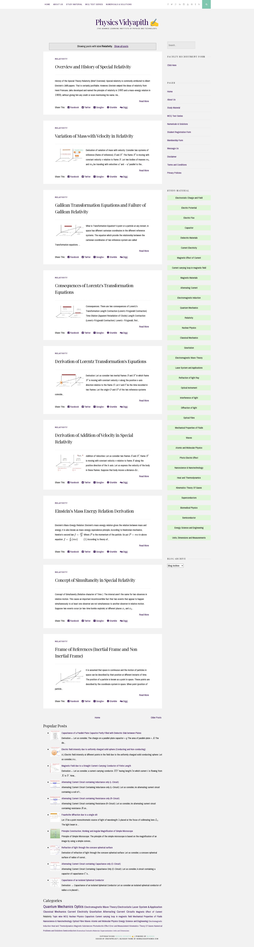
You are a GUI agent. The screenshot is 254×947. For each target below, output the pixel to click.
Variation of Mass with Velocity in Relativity (94, 136)
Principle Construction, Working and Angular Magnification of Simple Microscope (97, 831)
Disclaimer (171, 156)
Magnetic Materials (189, 277)
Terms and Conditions (177, 164)
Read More (144, 101)
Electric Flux (189, 217)
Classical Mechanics (54, 911)
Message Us (173, 148)
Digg (125, 107)
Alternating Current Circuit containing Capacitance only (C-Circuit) (91, 863)
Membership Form (175, 140)
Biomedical (81, 931)
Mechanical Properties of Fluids (147, 916)
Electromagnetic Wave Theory (100, 907)
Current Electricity (78, 911)
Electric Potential (189, 207)
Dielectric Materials (93, 931)
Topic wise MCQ (60, 916)
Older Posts (156, 717)
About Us (58, 4)
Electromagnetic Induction (189, 297)
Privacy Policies (174, 172)
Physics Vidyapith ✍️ (127, 22)
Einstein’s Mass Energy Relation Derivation (94, 511)
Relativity (61, 59)
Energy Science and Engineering (133, 921)
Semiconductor (189, 517)
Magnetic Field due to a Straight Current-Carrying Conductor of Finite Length (96, 765)
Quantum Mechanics (58, 906)
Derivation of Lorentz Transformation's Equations (100, 361)
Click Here (171, 65)
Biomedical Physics (189, 507)
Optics (78, 906)
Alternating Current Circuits (119, 911)
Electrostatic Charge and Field (189, 197)
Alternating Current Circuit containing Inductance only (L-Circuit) (90, 782)
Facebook (74, 107)
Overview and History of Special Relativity (93, 67)
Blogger (150, 936)
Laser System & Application (147, 907)
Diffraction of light (189, 407)
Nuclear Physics (76, 916)
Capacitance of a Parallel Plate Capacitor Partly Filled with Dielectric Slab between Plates (101, 733)
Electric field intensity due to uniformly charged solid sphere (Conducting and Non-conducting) (104, 749)
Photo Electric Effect (189, 457)
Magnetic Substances (83, 926)
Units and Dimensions (121, 931)
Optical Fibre (78, 921)
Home (47, 4)
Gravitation (95, 911)
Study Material (74, 4)
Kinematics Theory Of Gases (141, 926)
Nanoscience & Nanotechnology (57, 921)
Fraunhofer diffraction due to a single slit (79, 814)
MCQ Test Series (94, 4)
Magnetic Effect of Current (149, 911)
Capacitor (189, 227)
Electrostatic (125, 907)
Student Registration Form (179, 132)
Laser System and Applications (189, 367)
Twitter (87, 107)
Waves (88, 921)
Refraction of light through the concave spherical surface (87, 847)
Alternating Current (189, 287)
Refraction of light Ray (189, 377)
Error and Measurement (119, 926)
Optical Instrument (189, 387)
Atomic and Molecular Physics (104, 921)
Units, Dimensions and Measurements (189, 537)
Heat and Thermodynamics (62, 926)
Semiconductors (69, 930)
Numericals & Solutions (119, 4)
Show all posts (121, 46)
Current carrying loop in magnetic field (113, 916)
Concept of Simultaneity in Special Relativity (95, 580)
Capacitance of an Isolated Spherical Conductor (83, 880)
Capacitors (89, 916)
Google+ (100, 107)
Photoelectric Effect (101, 926)
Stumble (113, 107)
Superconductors (106, 931)
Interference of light (189, 397)
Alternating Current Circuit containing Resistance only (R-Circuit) (91, 798)
